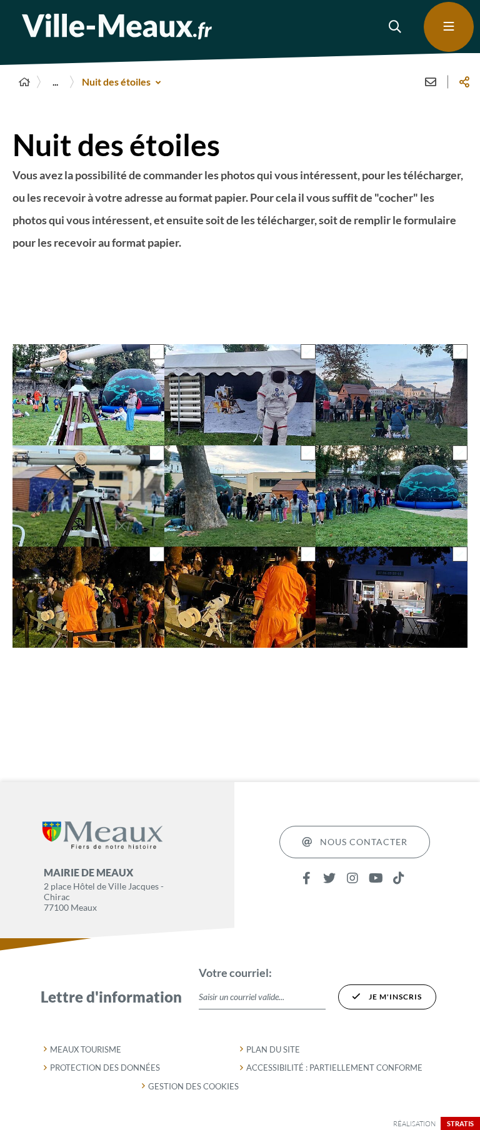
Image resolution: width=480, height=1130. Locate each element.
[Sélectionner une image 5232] (156, 554)
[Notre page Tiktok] (399, 878)
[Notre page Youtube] (376, 878)
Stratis (460, 1123)
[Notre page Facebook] (306, 878)
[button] (396, 27)
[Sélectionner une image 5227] (308, 352)
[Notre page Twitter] (330, 878)
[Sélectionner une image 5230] (460, 453)
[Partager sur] (464, 82)
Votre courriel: (235, 972)
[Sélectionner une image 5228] (156, 453)
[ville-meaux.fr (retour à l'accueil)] (117, 26)
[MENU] (449, 27)
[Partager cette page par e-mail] (430, 82)
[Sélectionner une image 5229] (308, 453)
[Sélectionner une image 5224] (460, 352)
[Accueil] (24, 81)
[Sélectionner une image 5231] (460, 554)
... (55, 81)
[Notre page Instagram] (353, 878)
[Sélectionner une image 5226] (156, 352)
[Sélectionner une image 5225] (308, 554)
